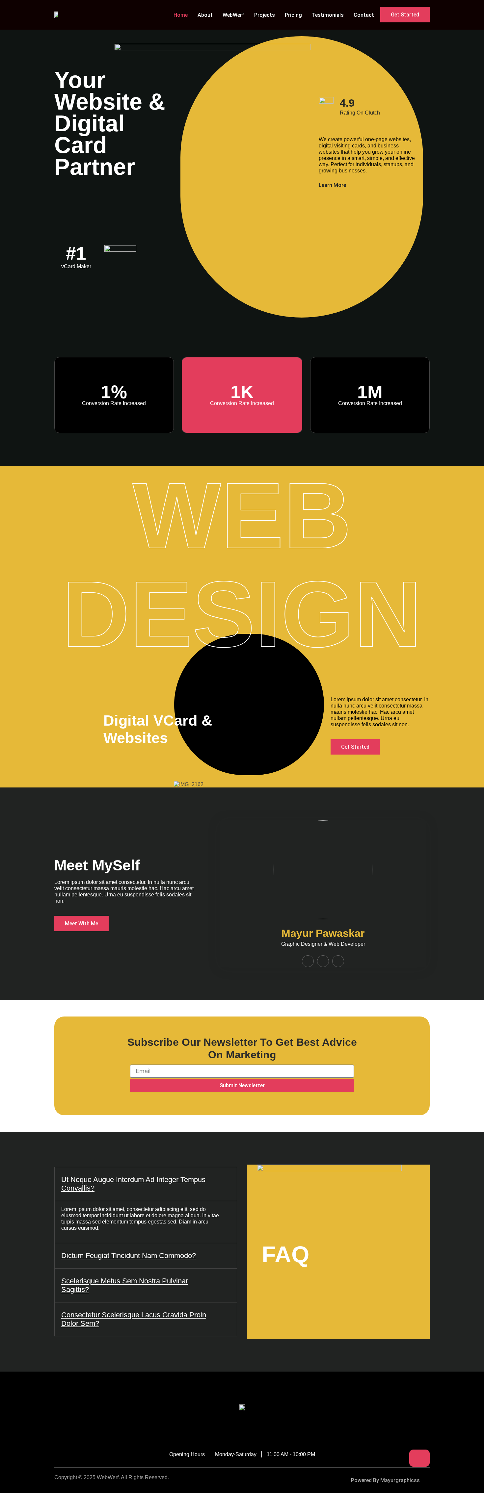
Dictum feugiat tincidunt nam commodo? (128, 1255)
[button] (146, 1184)
